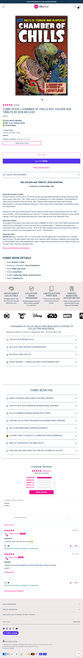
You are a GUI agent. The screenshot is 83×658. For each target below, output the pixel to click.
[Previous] (12, 1)
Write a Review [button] (41, 492)
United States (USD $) (11, 641)
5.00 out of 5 (46, 471)
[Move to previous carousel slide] (74, 378)
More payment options (41, 167)
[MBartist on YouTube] (17, 629)
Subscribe (76, 622)
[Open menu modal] (4, 7)
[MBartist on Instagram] (7, 629)
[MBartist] (41, 6)
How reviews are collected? (14, 591)
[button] (8, 105)
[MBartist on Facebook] (4, 629)
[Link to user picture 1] (9, 576)
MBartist (15, 644)
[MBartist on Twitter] (13, 629)
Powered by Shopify (8, 648)
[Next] (70, 1)
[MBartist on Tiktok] (10, 629)
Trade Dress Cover (22, 143)
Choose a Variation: (16, 139)
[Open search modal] (75, 7)
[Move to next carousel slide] (78, 378)
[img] (9, 531)
